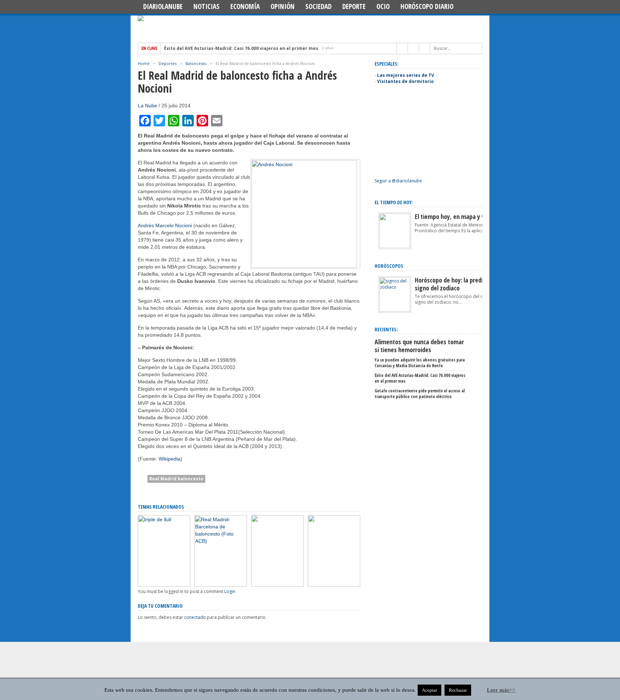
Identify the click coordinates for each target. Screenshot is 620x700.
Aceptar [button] (429, 690)
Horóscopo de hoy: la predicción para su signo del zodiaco (466, 284)
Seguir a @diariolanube (398, 181)
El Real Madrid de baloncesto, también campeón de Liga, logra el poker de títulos (220, 560)
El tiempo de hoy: (394, 202)
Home (144, 63)
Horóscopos (389, 265)
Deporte (354, 6)
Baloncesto (196, 63)
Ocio (383, 6)
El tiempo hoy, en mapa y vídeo (455, 216)
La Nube (147, 105)
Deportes (168, 63)
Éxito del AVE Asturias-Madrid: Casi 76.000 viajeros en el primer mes (241, 48)
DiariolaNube (163, 6)
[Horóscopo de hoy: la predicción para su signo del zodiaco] (394, 310)
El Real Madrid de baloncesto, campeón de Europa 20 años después (276, 563)
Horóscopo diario (427, 6)
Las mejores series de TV (405, 75)
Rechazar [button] (458, 690)
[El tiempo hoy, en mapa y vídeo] (394, 246)
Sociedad (318, 6)
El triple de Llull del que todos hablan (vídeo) (161, 566)
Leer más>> (501, 690)
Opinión (283, 6)
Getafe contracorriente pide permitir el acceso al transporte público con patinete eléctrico (420, 394)
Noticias (206, 6)
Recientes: (386, 329)
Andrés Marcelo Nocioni (165, 225)
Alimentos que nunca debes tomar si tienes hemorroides (419, 346)
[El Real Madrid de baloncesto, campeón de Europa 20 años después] (277, 585)
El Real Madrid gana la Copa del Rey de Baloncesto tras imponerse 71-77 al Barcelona (330, 557)
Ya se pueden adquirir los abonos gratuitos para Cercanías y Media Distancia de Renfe (420, 363)
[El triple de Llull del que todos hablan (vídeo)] (164, 585)
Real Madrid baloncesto (176, 479)
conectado (195, 617)
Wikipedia (169, 459)
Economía (245, 6)
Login (229, 591)
